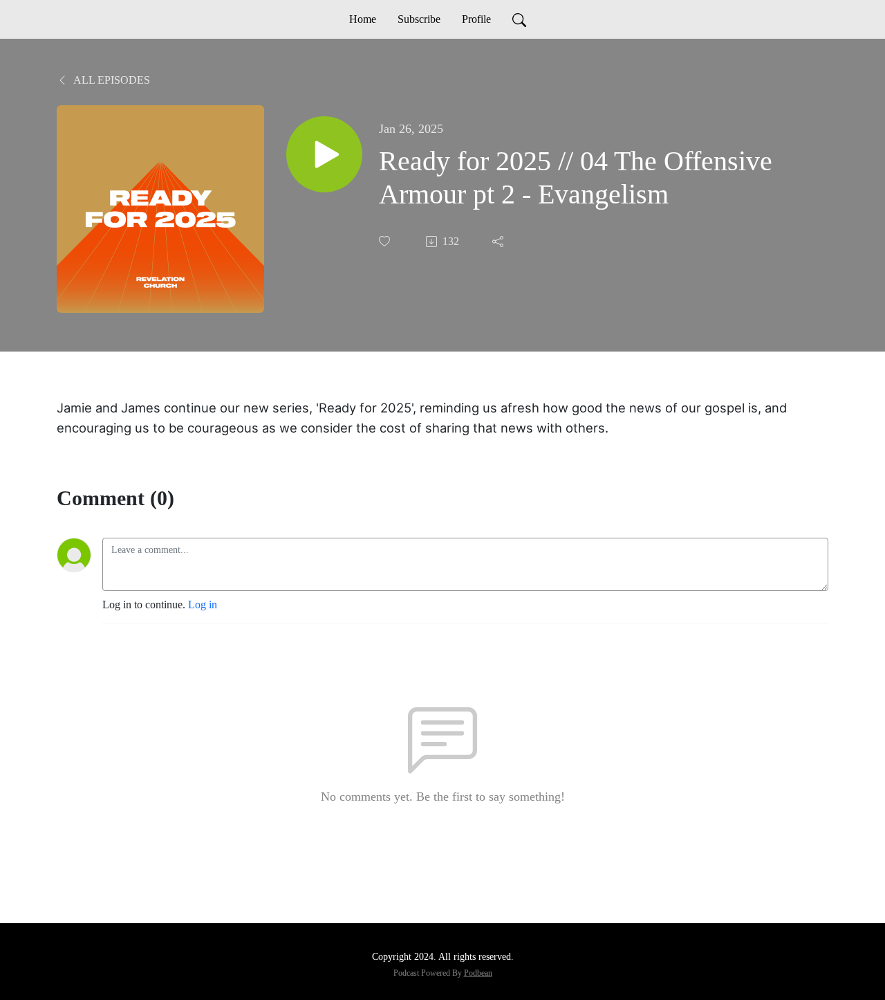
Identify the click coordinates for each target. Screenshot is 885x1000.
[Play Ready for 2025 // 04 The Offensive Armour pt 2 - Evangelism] (324, 154)
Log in (202, 604)
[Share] (499, 241)
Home (362, 19)
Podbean (478, 973)
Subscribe (419, 19)
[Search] (519, 19)
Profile (476, 19)
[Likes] (386, 241)
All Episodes (110, 80)
